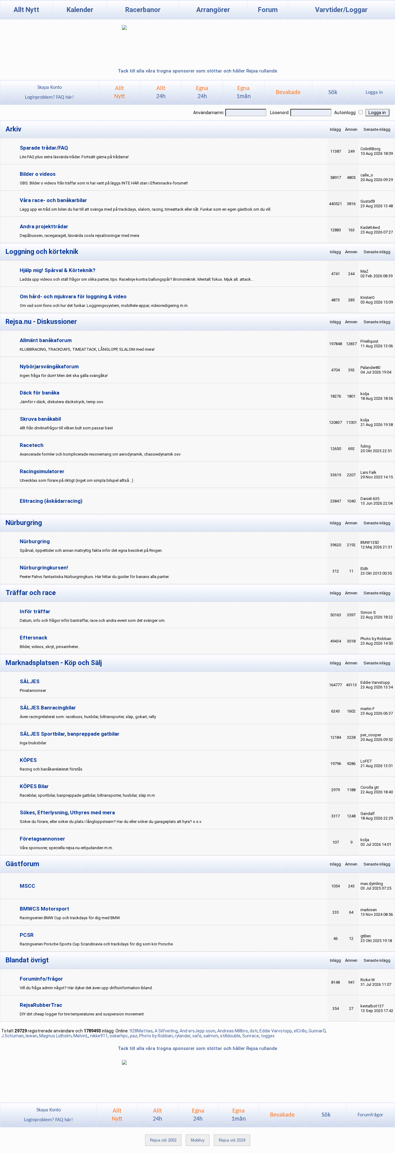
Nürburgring (35, 541)
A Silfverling (166, 1030)
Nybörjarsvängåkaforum (49, 366)
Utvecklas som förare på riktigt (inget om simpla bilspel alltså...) (76, 480)
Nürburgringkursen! (44, 567)
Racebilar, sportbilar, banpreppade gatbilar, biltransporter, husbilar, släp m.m (87, 795)
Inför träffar (35, 611)
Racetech (32, 445)
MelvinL (80, 1035)
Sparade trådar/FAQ (44, 148)
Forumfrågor (370, 1115)
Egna (202, 92)
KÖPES (28, 760)
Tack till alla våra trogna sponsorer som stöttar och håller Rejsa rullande (197, 71)
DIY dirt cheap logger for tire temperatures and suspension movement (82, 1014)
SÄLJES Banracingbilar (48, 708)
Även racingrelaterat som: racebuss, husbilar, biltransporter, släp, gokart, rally (88, 716)
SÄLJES (30, 681)
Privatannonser (33, 690)
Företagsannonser (42, 839)
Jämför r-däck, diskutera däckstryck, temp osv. (62, 401)
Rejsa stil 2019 (232, 1140)
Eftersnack (33, 637)
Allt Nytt (26, 10)
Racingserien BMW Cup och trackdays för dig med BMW (70, 917)
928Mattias (141, 1030)
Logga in (374, 92)
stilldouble (230, 1035)
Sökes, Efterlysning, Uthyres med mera (67, 812)
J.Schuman (12, 1035)
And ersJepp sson (197, 1030)
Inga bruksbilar (33, 743)
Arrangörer (213, 10)
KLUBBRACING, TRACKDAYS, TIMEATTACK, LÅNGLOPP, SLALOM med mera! (87, 349)
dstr (254, 1030)
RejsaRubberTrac (41, 1005)
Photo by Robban (156, 1035)
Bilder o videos (38, 174)
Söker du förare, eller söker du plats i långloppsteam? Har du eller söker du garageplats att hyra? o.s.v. (111, 821)
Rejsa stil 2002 (163, 1140)
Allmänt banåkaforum (46, 340)
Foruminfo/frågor (41, 979)
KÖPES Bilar (34, 786)
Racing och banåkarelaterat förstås (51, 769)
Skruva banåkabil (40, 419)
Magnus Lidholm (55, 1035)
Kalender (80, 10)
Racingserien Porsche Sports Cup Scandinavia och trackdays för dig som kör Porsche (96, 944)
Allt (161, 92)
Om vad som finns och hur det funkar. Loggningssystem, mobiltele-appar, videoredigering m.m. (104, 305)
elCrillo (300, 1030)
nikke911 (99, 1035)
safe (197, 1035)
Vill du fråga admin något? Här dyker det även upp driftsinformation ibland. (86, 988)
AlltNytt (119, 92)
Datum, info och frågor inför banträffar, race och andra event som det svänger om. (92, 620)
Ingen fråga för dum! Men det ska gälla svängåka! (64, 375)
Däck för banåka (39, 393)
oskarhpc (119, 1035)
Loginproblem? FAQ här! (49, 97)
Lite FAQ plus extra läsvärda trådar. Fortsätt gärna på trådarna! (74, 157)
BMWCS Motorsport (44, 909)
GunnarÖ (317, 1030)
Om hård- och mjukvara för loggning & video (73, 296)
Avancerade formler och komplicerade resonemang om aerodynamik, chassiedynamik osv (100, 454)
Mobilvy (198, 1140)
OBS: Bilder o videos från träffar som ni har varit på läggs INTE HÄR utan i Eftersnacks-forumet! (104, 183)
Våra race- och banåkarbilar (53, 200)
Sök (332, 92)
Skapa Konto (49, 87)
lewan (31, 1035)
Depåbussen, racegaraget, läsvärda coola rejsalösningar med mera (79, 235)
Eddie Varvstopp (276, 1030)
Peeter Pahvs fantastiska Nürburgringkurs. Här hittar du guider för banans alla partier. (94, 576)
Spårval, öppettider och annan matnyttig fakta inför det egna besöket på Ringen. (91, 550)
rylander (182, 1035)
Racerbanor (142, 10)
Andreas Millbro (232, 1030)
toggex (268, 1035)
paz (133, 1035)
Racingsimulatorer (42, 471)
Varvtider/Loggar (341, 10)
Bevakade (288, 92)
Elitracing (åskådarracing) (51, 501)
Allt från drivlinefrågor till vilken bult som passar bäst (66, 428)
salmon (210, 1035)
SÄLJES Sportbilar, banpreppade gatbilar (69, 734)
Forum (268, 10)
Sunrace (250, 1035)
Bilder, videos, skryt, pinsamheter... (50, 646)
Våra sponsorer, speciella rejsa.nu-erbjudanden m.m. (66, 847)
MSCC (27, 886)
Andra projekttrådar (44, 226)
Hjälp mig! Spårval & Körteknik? (57, 270)
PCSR (27, 935)
